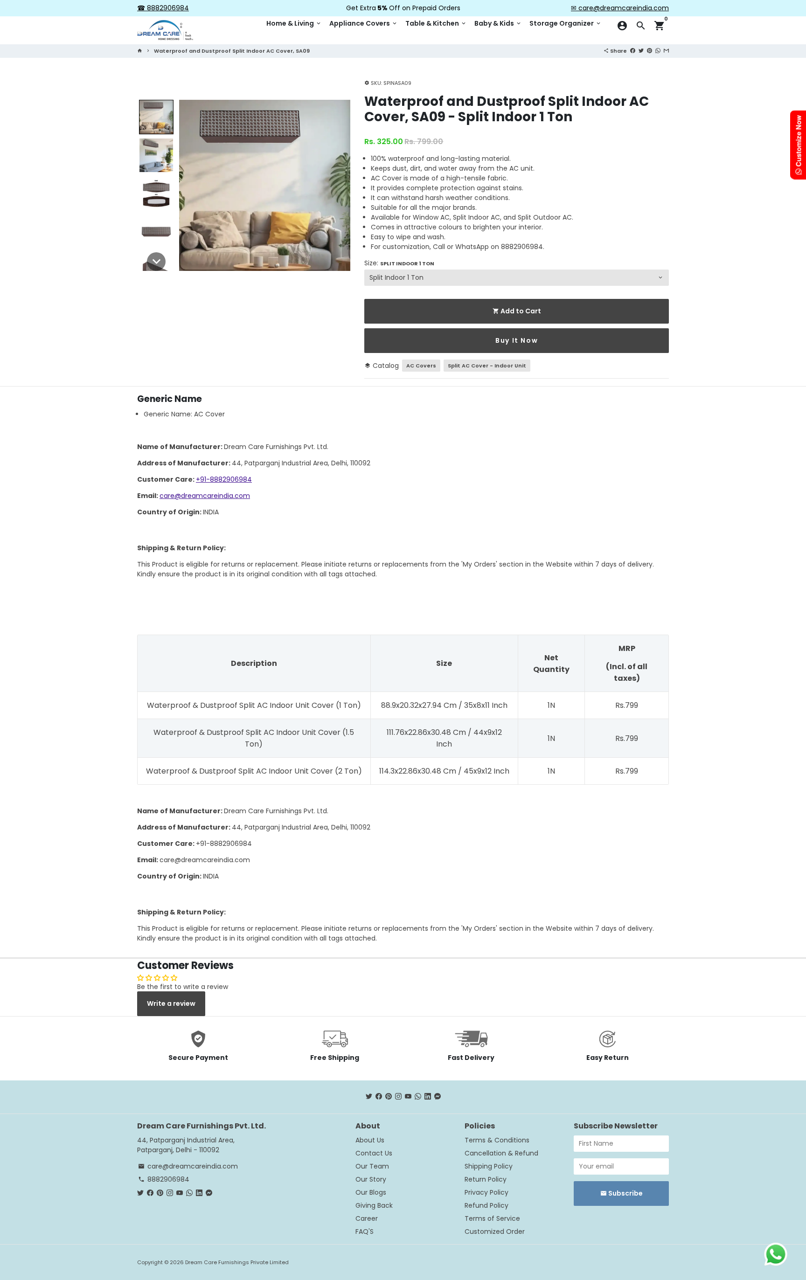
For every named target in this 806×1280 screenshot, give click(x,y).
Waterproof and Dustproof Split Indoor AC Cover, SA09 (232, 51)
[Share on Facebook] (632, 50)
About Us (369, 1140)
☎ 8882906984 (163, 8)
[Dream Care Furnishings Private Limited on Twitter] (369, 1096)
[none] (156, 117)
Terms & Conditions (497, 1140)
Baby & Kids (498, 23)
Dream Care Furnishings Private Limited (237, 1262)
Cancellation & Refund (501, 1153)
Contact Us (373, 1153)
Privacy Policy (486, 1192)
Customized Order (495, 1231)
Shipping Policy (489, 1166)
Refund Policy (486, 1205)
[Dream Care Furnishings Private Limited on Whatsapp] (418, 1096)
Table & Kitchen (436, 23)
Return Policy (486, 1179)
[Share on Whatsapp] (657, 50)
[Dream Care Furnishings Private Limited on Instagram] (398, 1096)
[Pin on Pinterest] (649, 50)
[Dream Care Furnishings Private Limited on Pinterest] (388, 1096)
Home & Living (294, 23)
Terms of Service (492, 1218)
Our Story (370, 1179)
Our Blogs (370, 1192)
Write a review (171, 1003)
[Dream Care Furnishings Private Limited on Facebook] (378, 1096)
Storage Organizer (565, 23)
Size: (399, 263)
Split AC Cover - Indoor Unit (487, 365)
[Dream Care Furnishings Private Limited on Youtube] (408, 1096)
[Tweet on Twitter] (641, 50)
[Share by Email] (666, 50)
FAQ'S (364, 1231)
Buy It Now (516, 340)
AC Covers (421, 365)
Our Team (372, 1166)
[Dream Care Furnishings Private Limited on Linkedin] (427, 1096)
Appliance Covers (363, 23)
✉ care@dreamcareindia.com (620, 8)
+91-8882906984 (224, 479)
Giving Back (374, 1205)
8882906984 (163, 1179)
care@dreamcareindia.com (205, 495)
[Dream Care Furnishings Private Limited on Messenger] (437, 1096)
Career (366, 1218)
